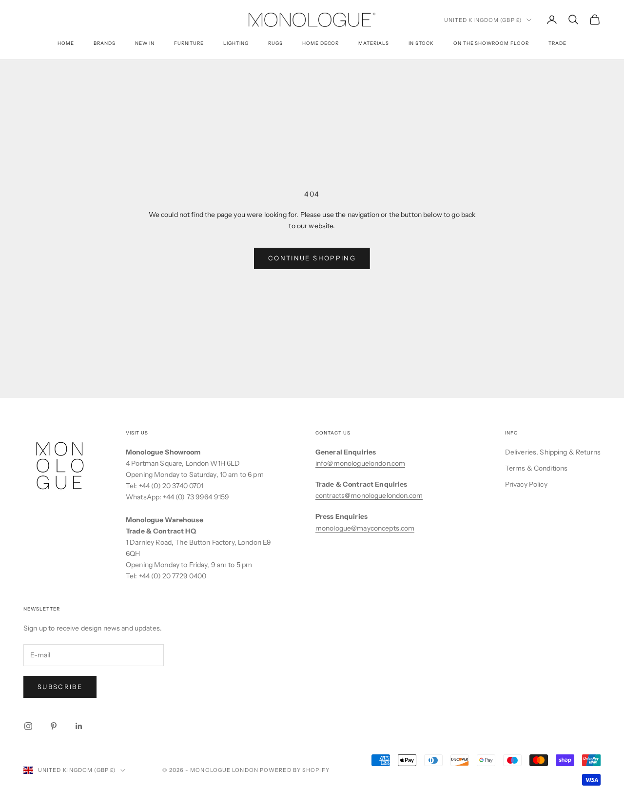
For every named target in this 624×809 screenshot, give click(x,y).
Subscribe (60, 687)
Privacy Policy (526, 484)
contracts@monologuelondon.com (369, 495)
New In (145, 43)
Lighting (236, 43)
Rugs (275, 43)
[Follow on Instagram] (28, 726)
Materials (373, 43)
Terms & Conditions (536, 468)
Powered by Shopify (295, 770)
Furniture (189, 43)
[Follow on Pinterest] (53, 726)
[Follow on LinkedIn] (79, 726)
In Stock (421, 43)
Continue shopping (312, 258)
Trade (557, 43)
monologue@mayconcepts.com (365, 528)
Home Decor (320, 43)
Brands (105, 43)
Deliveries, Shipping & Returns (553, 452)
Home (66, 43)
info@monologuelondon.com (360, 463)
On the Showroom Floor (491, 43)
